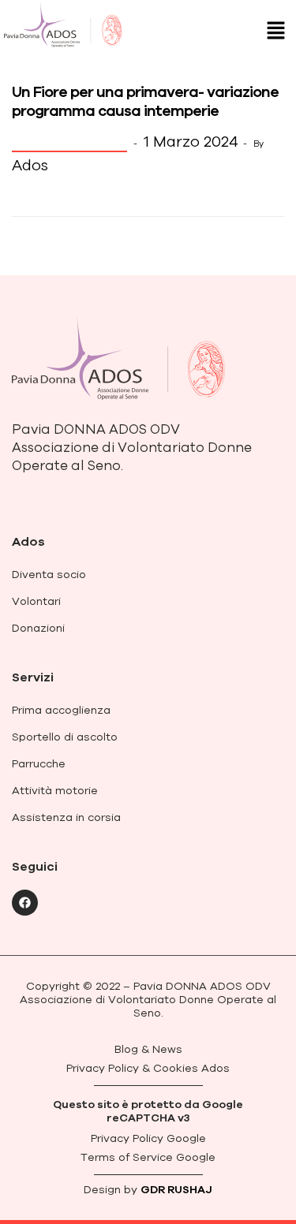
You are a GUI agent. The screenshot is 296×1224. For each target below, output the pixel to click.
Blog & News (69, 141)
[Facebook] (25, 903)
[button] (276, 31)
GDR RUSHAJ (176, 1189)
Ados (30, 165)
